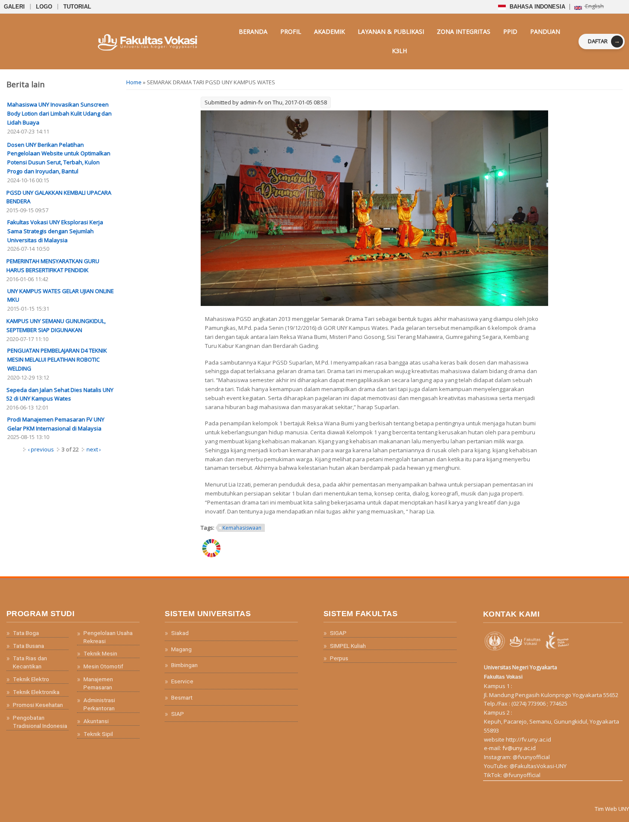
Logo (44, 6)
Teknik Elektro (31, 679)
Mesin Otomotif (103, 666)
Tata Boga (26, 632)
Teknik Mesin (100, 653)
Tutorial (77, 6)
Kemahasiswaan (242, 527)
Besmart (182, 697)
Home (134, 82)
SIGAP (338, 632)
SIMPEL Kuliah (348, 645)
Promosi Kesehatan (38, 704)
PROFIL (290, 31)
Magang (181, 649)
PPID (510, 31)
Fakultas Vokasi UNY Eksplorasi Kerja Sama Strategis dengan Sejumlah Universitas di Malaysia (55, 231)
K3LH (399, 51)
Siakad (180, 632)
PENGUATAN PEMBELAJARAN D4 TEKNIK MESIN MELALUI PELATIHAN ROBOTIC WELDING (57, 359)
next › (93, 449)
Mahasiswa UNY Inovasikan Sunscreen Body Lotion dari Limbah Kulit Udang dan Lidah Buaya (59, 113)
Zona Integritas (463, 31)
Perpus (339, 658)
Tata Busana (28, 645)
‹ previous (41, 449)
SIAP (177, 713)
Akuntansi (96, 721)
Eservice (182, 681)
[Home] (121, 41)
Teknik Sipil (98, 733)
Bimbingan (184, 665)
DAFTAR (604, 41)
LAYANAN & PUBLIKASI (391, 31)
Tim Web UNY (612, 809)
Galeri (14, 6)
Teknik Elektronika (36, 691)
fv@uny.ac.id (519, 748)
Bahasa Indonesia (536, 6)
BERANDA (253, 31)
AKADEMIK (329, 31)
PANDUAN (545, 31)
